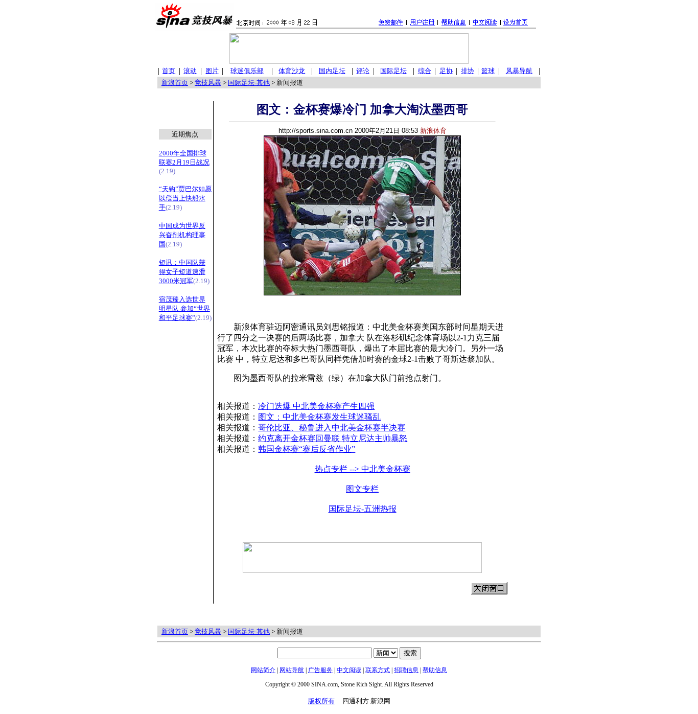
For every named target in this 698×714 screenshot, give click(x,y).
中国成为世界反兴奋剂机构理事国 (182, 235)
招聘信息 (406, 670)
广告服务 (320, 670)
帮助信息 (435, 670)
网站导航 (292, 670)
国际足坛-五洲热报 (363, 508)
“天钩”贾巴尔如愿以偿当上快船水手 (185, 198)
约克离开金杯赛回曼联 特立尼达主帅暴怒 (332, 438)
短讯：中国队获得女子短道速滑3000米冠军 (182, 272)
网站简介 (263, 670)
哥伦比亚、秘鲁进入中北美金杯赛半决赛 (331, 427)
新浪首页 (174, 82)
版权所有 (321, 701)
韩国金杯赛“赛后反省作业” (306, 449)
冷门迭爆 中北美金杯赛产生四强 (316, 406)
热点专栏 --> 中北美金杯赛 (362, 469)
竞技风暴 (208, 82)
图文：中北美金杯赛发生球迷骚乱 (319, 416)
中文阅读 (349, 670)
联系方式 (377, 670)
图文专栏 (362, 489)
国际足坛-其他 (249, 82)
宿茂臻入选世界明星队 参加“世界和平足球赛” (184, 308)
